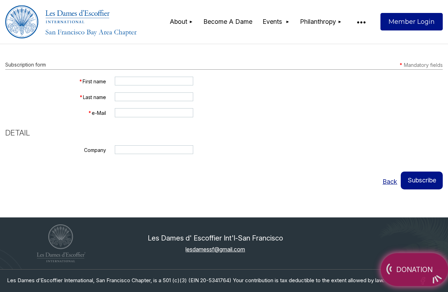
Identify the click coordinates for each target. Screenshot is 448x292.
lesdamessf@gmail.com (215, 249)
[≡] (361, 22)
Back (390, 181)
